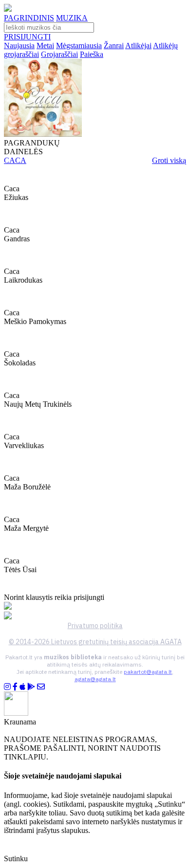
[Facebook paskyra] (15, 687)
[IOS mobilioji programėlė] (22, 687)
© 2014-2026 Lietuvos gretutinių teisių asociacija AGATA (95, 641)
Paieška (91, 54)
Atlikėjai (138, 45)
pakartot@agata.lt (148, 671)
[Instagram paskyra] (7, 687)
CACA (15, 160)
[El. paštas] (41, 687)
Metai (45, 45)
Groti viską (169, 160)
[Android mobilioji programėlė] (31, 687)
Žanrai (114, 45)
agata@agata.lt (95, 679)
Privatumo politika (95, 625)
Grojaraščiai (59, 54)
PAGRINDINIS (29, 18)
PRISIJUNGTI (27, 37)
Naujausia (19, 45)
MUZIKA (72, 18)
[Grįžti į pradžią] (8, 9)
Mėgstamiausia (79, 45)
